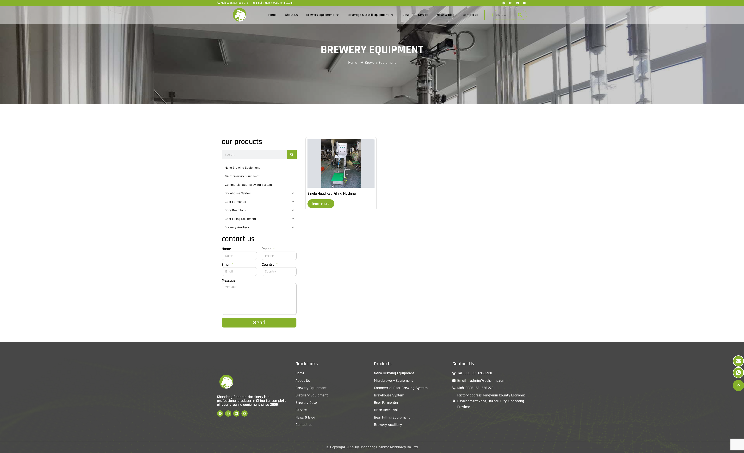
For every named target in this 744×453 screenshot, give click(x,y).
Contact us (470, 15)
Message (229, 281)
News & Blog (445, 15)
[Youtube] (524, 3)
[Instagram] (510, 3)
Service (423, 15)
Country (268, 265)
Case (406, 15)
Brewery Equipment (320, 15)
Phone (267, 249)
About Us (291, 15)
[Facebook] (504, 3)
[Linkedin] (517, 3)
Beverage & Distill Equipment (368, 15)
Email (226, 265)
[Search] (520, 15)
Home (272, 15)
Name (226, 249)
